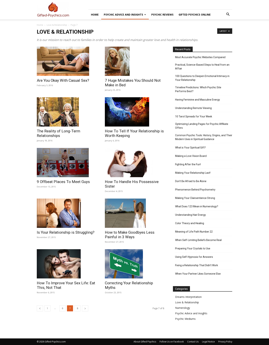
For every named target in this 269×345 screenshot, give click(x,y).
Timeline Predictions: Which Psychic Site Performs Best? (198, 89)
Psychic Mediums (185, 319)
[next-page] (85, 308)
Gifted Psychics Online (195, 14)
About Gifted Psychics (145, 341)
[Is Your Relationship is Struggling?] (66, 213)
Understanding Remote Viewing (193, 108)
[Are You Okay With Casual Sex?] (66, 61)
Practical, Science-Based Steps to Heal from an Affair (202, 66)
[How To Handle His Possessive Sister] (134, 162)
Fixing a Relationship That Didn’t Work (196, 265)
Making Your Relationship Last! (192, 172)
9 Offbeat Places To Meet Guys (63, 182)
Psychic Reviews (162, 14)
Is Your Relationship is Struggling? (65, 232)
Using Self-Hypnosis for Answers (194, 256)
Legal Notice (208, 341)
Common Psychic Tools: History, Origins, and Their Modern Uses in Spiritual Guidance (203, 137)
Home (95, 14)
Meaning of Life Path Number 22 (194, 231)
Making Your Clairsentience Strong (195, 198)
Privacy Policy (225, 341)
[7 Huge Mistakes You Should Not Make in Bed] (134, 61)
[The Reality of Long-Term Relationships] (66, 112)
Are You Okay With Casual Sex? (63, 80)
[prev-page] (40, 308)
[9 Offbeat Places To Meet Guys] (66, 162)
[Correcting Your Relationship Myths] (134, 263)
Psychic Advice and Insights (123, 14)
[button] (227, 14)
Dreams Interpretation (188, 297)
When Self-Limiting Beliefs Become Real (198, 240)
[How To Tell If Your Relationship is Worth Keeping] (134, 112)
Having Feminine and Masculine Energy (197, 99)
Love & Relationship (57, 25)
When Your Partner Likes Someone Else (198, 273)
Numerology (182, 308)
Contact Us (193, 341)
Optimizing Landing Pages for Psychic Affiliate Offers (201, 125)
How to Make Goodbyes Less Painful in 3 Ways (129, 234)
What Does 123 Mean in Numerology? (196, 206)
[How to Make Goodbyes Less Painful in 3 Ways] (134, 213)
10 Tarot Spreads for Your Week (193, 116)
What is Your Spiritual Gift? (190, 147)
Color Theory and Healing (189, 223)
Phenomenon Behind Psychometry (195, 189)
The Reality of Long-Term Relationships (58, 133)
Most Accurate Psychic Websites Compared (200, 57)
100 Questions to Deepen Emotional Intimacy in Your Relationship (202, 78)
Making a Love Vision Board (191, 155)
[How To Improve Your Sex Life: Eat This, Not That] (66, 263)
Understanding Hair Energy (190, 214)
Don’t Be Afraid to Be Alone (190, 181)
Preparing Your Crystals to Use (192, 248)
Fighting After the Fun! (188, 164)
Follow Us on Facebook (172, 341)
